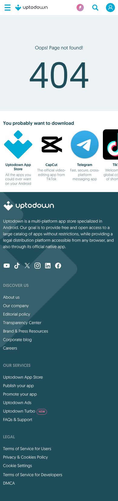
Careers (10, 348)
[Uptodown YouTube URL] (6, 266)
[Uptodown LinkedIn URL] (47, 266)
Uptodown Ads (17, 402)
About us (11, 297)
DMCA (9, 483)
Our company (16, 305)
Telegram (84, 164)
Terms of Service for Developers (32, 474)
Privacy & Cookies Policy (25, 457)
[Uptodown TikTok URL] (17, 266)
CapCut (51, 164)
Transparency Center (22, 322)
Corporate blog (17, 339)
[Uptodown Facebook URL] (58, 266)
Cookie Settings (17, 465)
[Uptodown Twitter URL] (27, 266)
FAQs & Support (17, 419)
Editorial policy (16, 314)
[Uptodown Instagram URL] (37, 266)
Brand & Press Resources (25, 331)
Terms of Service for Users (27, 448)
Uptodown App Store (18, 166)
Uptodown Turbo (24, 411)
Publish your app (18, 385)
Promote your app (20, 394)
